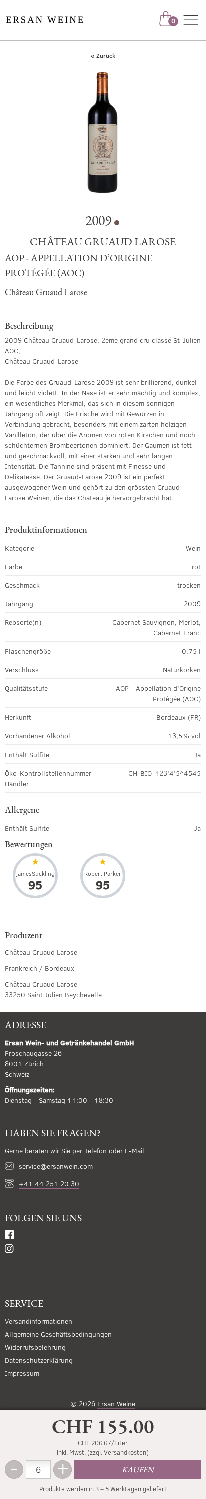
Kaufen (138, 1469)
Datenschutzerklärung (39, 1360)
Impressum (22, 1373)
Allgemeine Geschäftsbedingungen (58, 1334)
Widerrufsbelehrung (35, 1347)
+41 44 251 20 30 (49, 1183)
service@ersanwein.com (56, 1166)
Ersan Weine (117, 1403)
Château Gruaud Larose (46, 292)
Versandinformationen (38, 1321)
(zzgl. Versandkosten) (118, 1452)
